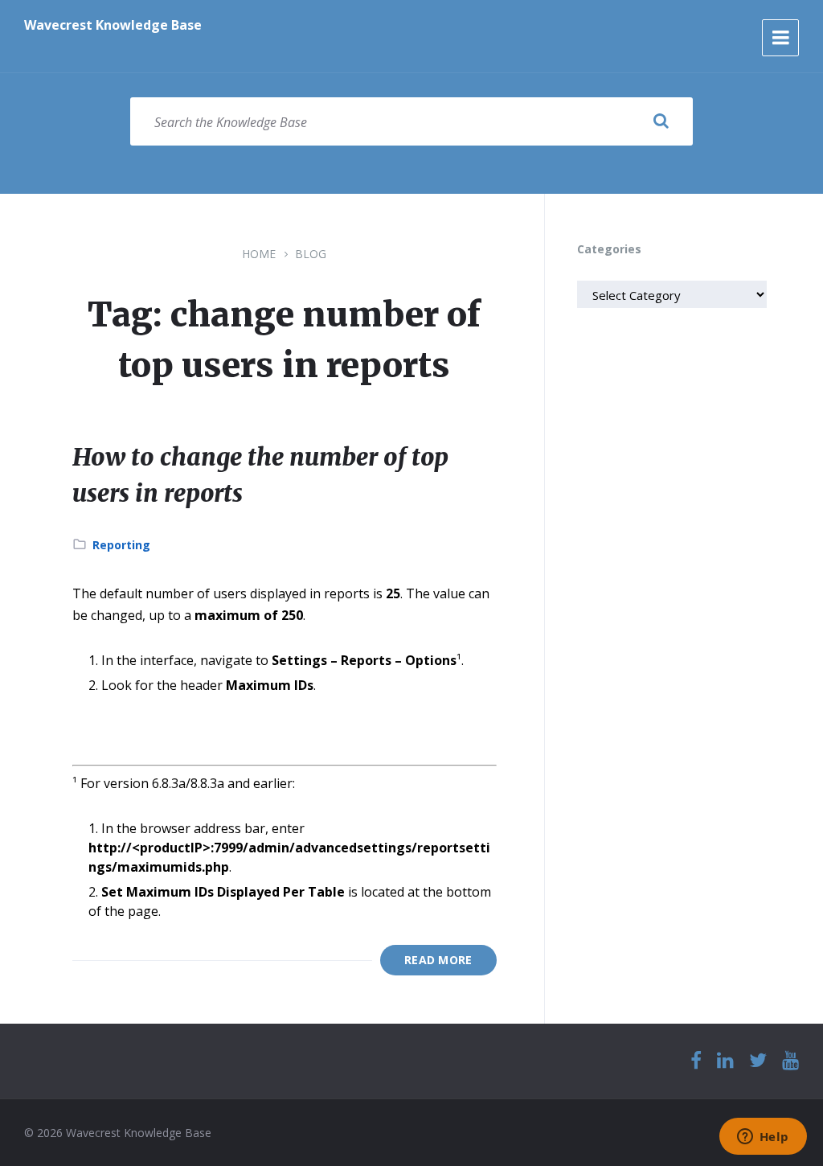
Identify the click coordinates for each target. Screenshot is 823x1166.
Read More (438, 959)
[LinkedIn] (725, 1061)
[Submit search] (661, 121)
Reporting (121, 544)
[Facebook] (696, 1061)
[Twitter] (758, 1061)
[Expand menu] (780, 37)
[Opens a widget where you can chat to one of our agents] (763, 1138)
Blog (310, 253)
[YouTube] (790, 1061)
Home (259, 253)
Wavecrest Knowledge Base (113, 25)
